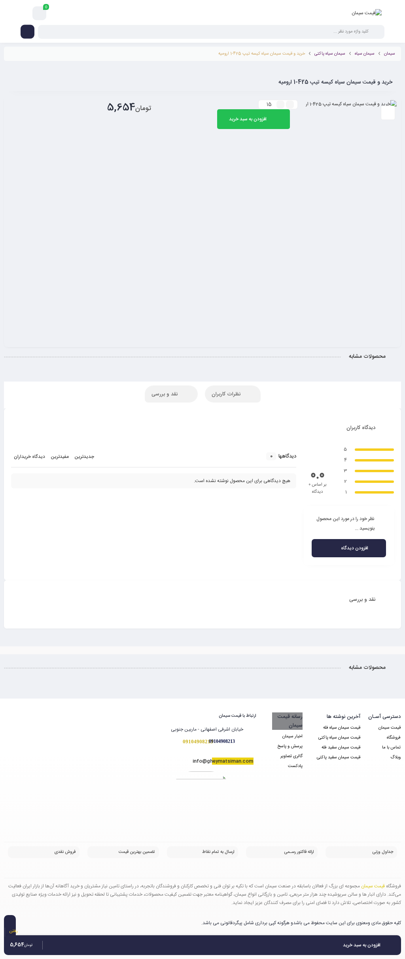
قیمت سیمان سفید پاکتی (338, 757)
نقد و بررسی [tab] (165, 394)
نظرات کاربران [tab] (227, 394)
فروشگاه (394, 737)
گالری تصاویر (291, 756)
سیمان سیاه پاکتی (329, 53)
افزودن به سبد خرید (248, 119)
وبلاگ (395, 757)
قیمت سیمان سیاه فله (341, 727)
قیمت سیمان (390, 727)
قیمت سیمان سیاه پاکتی (339, 737)
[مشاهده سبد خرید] (39, 13)
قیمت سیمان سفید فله (341, 747)
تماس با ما (391, 747)
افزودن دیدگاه (354, 548)
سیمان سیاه (365, 53)
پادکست (295, 766)
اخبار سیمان (292, 736)
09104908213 (222, 741)
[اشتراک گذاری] (388, 113)
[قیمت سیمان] (367, 13)
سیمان (389, 53)
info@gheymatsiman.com (223, 761)
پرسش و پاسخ (290, 746)
